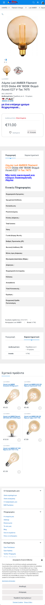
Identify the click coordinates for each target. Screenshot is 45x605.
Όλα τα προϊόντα (9, 533)
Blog (5, 529)
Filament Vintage (17, 8)
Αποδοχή (22, 586)
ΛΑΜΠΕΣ (4, 8)
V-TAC (34, 322)
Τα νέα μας (8, 526)
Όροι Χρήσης (8, 550)
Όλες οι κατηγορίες (10, 536)
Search (33, 2)
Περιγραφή (10, 155)
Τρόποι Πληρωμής (10, 554)
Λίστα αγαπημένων (10, 495)
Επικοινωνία (8, 523)
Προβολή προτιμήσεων (22, 598)
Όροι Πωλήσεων (9, 547)
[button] (42, 560)
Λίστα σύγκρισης (9, 498)
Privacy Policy (28, 602)
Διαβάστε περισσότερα (16, 408)
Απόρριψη (22, 592)
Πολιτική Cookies (18, 602)
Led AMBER (33, 8)
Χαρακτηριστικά (32, 155)
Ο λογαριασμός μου (10, 502)
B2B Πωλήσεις (9, 505)
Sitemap (6, 520)
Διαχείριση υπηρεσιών (8, 581)
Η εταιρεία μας (9, 516)
